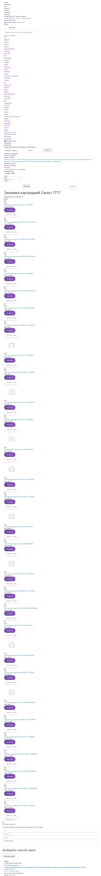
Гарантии (7, 12)
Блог (5, 6)
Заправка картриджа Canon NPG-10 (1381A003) (19, 239)
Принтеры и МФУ (10, 134)
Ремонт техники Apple (67, 159)
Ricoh (6, 65)
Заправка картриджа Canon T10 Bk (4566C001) (19, 655)
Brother (6, 40)
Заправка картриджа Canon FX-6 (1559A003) (18, 419)
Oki (5, 56)
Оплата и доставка (10, 165)
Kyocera (7, 51)
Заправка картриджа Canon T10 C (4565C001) (19, 574)
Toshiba (7, 71)
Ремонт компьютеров (28, 159)
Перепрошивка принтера (12, 116)
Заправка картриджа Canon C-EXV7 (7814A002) (19, 805)
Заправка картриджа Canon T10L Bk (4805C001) (19, 702)
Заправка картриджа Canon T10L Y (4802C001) (19, 402)
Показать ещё (9, 819)
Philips (6, 62)
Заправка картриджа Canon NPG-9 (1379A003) (19, 672)
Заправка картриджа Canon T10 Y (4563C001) (19, 355)
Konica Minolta (9, 49)
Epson (6, 46)
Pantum (7, 60)
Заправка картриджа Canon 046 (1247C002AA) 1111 (21, 222)
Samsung (7, 67)
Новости (6, 8)
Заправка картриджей (11, 76)
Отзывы (6, 10)
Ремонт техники (9, 157)
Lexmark (7, 53)
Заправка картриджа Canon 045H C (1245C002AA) (20, 788)
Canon (6, 42)
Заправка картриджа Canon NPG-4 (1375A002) (19, 372)
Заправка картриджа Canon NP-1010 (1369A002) (20, 720)
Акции (6, 2)
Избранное (25, 147)
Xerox (6, 74)
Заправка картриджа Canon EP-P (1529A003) (18, 274)
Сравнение (15, 147)
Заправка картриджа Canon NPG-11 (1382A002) (19, 325)
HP (5, 37)
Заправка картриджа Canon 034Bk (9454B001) (19, 544)
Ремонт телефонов (53, 159)
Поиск (48, 150)
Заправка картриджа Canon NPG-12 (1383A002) (19, 256)
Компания (7, 4)
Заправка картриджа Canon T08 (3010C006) (18, 527)
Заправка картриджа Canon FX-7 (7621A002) (18, 205)
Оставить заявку (9, 856)
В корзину (10, 210)
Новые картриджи (10, 35)
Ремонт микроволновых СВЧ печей (23, 161)
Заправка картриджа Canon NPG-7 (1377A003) (19, 497)
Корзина (33, 147)
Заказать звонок (21, 16)
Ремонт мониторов (41, 161)
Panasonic (8, 58)
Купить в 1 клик (11, 215)
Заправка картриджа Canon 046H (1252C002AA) (19, 291)
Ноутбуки (7, 136)
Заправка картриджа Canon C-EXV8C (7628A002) (20, 771)
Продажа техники (9, 132)
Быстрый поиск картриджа (10, 142)
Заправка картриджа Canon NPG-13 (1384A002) (19, 591)
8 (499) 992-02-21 (10, 16)
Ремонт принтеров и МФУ (12, 159)
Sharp (6, 69)
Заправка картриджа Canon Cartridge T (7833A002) (20, 754)
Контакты (7, 14)
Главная (7, 169)
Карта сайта (81, 867)
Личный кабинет (7, 146)
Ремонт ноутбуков (41, 159)
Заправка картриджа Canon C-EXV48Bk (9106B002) (20, 608)
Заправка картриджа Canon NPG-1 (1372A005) (19, 737)
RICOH (6, 125)
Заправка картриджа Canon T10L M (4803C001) (19, 308)
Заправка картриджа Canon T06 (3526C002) (18, 625)
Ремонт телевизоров (54, 161)
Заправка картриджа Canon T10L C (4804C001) (19, 479)
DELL (6, 44)
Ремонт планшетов (80, 159)
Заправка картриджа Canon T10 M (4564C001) (19, 449)
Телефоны (8, 139)
